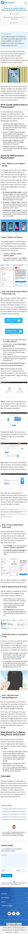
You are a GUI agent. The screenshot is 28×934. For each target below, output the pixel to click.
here (23, 930)
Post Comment (6, 875)
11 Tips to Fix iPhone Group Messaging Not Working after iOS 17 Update (14, 819)
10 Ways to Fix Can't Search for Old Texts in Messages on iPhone (14, 817)
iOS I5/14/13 (15, 23)
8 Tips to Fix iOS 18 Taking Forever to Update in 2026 (14, 811)
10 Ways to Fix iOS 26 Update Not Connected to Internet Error (14, 814)
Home (3, 883)
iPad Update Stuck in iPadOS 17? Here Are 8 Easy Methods (14, 809)
